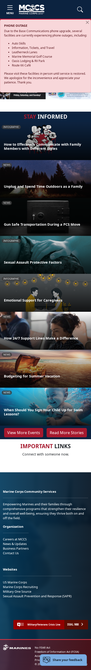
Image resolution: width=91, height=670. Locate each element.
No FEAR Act (42, 647)
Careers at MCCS (15, 539)
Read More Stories (67, 432)
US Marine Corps (15, 582)
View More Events (23, 432)
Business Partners (16, 548)
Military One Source (17, 591)
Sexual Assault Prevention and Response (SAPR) (37, 596)
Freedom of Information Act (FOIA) (57, 651)
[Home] (31, 9)
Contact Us (11, 553)
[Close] (87, 22)
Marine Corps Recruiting (20, 587)
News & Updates (15, 544)
